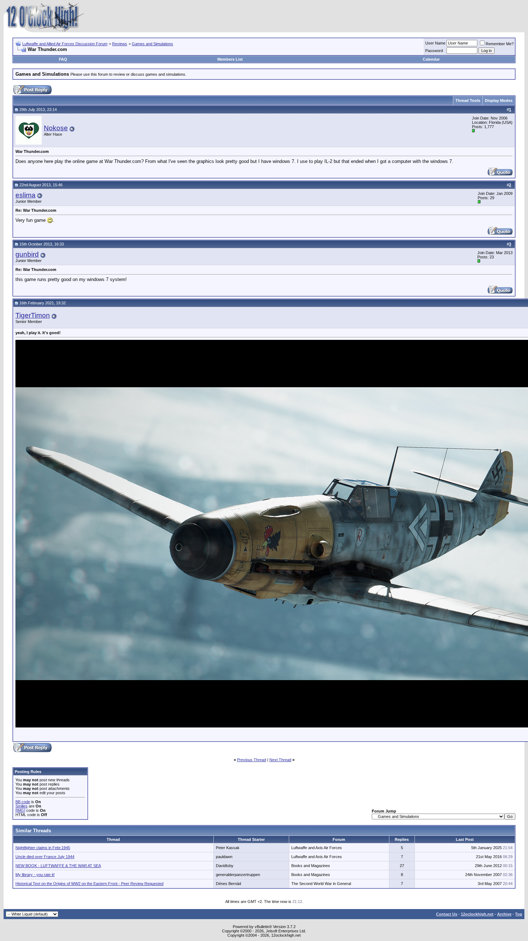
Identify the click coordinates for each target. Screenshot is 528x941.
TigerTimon (32, 315)
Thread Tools (467, 100)
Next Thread (280, 760)
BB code (22, 802)
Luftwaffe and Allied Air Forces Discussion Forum (64, 44)
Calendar (431, 59)
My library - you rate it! (35, 874)
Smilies (21, 806)
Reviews (119, 44)
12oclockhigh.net (477, 914)
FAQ (63, 59)
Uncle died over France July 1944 (44, 857)
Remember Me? (500, 44)
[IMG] (20, 810)
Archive (504, 914)
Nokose (56, 128)
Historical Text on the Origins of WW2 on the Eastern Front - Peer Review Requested (89, 883)
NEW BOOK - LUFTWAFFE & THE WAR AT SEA (58, 865)
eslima (25, 195)
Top (518, 914)
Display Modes (499, 100)
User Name (435, 43)
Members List (230, 59)
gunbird (27, 254)
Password (434, 50)
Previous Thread (251, 760)
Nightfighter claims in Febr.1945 (42, 848)
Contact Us (446, 914)
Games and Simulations (152, 44)
